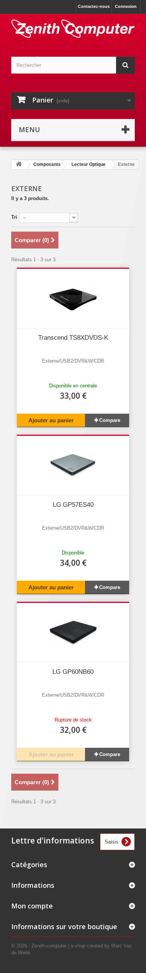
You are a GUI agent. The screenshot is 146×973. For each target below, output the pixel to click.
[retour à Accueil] (19, 164)
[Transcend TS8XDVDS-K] (73, 298)
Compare (109, 420)
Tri (14, 217)
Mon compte (32, 905)
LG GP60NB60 (73, 671)
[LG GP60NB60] (73, 632)
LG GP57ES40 (73, 504)
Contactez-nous (94, 6)
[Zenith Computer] (73, 29)
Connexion (126, 6)
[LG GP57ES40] (73, 465)
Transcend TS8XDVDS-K (73, 337)
